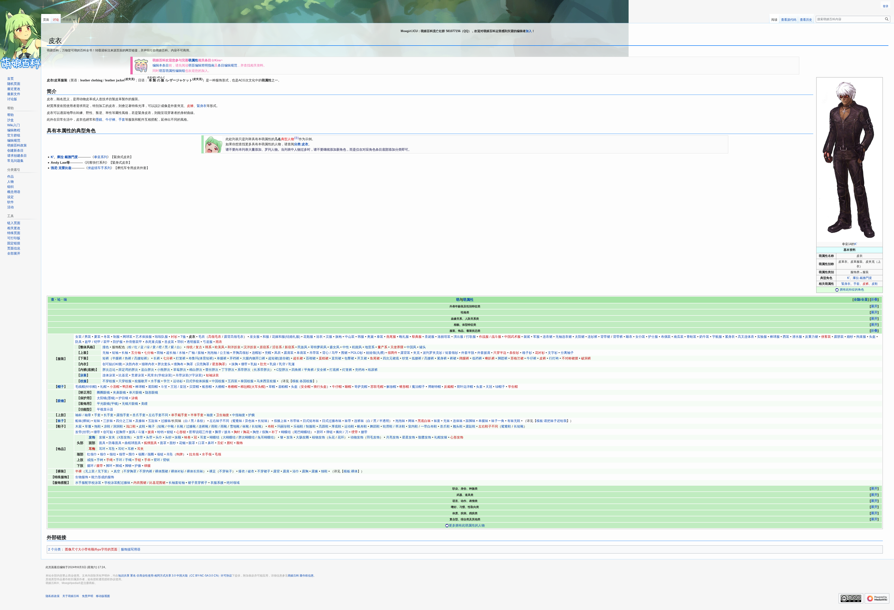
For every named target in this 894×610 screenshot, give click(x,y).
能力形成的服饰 (102, 477)
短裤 (105, 358)
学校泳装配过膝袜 (117, 482)
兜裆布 (360, 369)
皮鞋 (875, 283)
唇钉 (230, 443)
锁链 (170, 432)
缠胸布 (178, 364)
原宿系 (264, 347)
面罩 (163, 443)
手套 (856, 283)
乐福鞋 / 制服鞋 (304, 426)
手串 (147, 460)
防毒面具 (115, 443)
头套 (479, 386)
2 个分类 (54, 549)
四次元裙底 (391, 358)
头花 (331, 437)
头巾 (159, 437)
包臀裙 (349, 358)
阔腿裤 (464, 358)
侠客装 (826, 336)
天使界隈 (396, 347)
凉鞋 (107, 426)
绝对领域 (233, 482)
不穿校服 (108, 381)
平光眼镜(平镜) (108, 403)
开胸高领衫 (241, 353)
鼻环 (211, 443)
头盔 (872, 336)
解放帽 (391, 386)
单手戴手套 (179, 415)
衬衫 (174, 336)
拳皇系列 (100, 157)
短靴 (161, 426)
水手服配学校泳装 (88, 482)
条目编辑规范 (227, 65)
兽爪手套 (139, 415)
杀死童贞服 (153, 342)
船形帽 (207, 386)
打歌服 (471, 336)
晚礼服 (404, 336)
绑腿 (147, 465)
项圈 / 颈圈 (146, 454)
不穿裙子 (263, 471)
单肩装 (301, 353)
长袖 (125, 353)
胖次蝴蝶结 (246, 437)
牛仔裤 (531, 358)
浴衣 (319, 336)
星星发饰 (408, 437)
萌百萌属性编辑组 (172, 71)
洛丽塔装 (443, 336)
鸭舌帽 (127, 386)
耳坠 (111, 449)
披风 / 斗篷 (137, 432)
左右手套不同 (158, 415)
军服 (536, 336)
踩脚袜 (470, 421)
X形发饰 (124, 437)
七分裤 (168, 358)
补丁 (274, 432)
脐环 (320, 432)
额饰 (239, 443)
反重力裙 (811, 336)
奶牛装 (704, 336)
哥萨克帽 (360, 386)
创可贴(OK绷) (112, 364)
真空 (117, 471)
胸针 (237, 432)
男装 (88, 336)
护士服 (653, 336)
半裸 (78, 471)
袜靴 (245, 426)
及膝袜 (140, 421)
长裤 (156, 358)
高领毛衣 (214, 336)
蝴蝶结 (286, 432)
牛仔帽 (337, 386)
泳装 (83, 375)
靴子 (151, 426)
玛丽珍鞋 (283, 426)
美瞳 (144, 403)
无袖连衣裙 (563, 336)
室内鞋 (413, 426)
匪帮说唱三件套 (200, 432)
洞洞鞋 (118, 426)
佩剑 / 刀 (342, 432)
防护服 (118, 342)
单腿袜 (483, 421)
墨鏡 (99, 119)
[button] (69, 18)
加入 (529, 31)
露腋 (315, 471)
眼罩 (192, 443)
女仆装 (640, 336)
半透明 (384, 421)
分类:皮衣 (301, 144)
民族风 (302, 347)
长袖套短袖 (177, 482)
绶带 (354, 432)
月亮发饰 (392, 437)
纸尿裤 (373, 369)
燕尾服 (391, 336)
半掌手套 (196, 415)
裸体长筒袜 (195, 471)
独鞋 (324, 471)
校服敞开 (141, 381)
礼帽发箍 (440, 437)
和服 (266, 336)
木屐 (78, 426)
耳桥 (131, 449)
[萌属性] (141, 65)
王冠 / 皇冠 (178, 386)
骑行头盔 (320, 386)
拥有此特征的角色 (852, 289)
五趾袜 (153, 421)
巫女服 (255, 336)
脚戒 (118, 465)
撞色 (105, 347)
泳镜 (134, 398)
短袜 (97, 421)
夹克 (416, 353)
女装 (78, 336)
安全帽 (306, 386)
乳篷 (291, 364)
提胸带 (121, 432)
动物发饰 (356, 437)
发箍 (102, 437)
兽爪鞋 (445, 426)
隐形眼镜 (151, 392)
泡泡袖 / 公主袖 (218, 353)
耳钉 (121, 449)
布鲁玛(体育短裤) (201, 358)
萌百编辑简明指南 (201, 65)
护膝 (138, 465)
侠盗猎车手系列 (99, 168)
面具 (102, 443)
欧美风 (219, 347)
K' (855, 244)
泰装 (380, 336)
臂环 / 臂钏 (161, 460)
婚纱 (850, 336)
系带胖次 (244, 369)
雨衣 (219, 342)
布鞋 (271, 426)
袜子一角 (497, 421)
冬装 (107, 336)
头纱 (168, 437)
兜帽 (268, 353)
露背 (276, 471)
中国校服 (218, 381)
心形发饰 (456, 437)
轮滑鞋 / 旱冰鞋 (394, 426)
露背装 (405, 353)
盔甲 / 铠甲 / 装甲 (97, 342)
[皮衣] (849, 159)
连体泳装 (108, 375)
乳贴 (254, 364)
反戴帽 (449, 386)
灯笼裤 (181, 358)
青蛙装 (691, 336)
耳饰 (92, 449)
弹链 (329, 432)
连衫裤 (592, 336)
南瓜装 (679, 336)
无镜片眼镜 (130, 403)
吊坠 (169, 454)
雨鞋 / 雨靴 (219, 426)
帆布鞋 (362, 426)
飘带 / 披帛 (223, 432)
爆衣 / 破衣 (246, 471)
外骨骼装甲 (134, 342)
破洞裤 (586, 358)
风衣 (277, 353)
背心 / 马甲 (330, 353)
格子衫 (527, 353)
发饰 (92, 437)
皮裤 (866, 283)
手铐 (100, 460)
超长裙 (298, 358)
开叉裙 (362, 358)
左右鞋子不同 (488, 426)
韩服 (361, 336)
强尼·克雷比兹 (61, 168)
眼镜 (61, 401)
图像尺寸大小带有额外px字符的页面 (91, 549)
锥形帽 (404, 386)
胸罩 (189, 364)
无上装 (90, 471)
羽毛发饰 (373, 437)
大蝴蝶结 (229, 437)
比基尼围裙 (157, 482)
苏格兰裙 (517, 358)
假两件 (392, 353)
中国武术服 (512, 336)
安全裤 (321, 369)
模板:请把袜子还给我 (551, 421)
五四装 (232, 381)
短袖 (115, 353)
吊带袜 (295, 421)
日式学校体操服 (197, 381)
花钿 (182, 443)
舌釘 (220, 443)
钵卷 (187, 437)
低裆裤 (477, 358)
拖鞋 (97, 426)
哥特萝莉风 (318, 347)
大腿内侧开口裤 (253, 358)
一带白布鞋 (429, 426)
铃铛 (160, 432)
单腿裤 (222, 358)
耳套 (203, 437)
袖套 (210, 415)
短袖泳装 (212, 375)
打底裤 (334, 369)
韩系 (208, 347)
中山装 (350, 336)
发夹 (111, 437)
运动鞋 (349, 426)
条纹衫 (514, 353)
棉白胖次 (195, 369)
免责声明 (87, 596)
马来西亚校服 (266, 381)
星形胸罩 (218, 364)
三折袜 (108, 421)
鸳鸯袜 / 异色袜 (243, 421)
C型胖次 (282, 369)
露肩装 (289, 353)
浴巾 (295, 471)
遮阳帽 (153, 386)
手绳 (109, 460)
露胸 (305, 471)
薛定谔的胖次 (128, 369)
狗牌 (179, 454)
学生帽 (513, 386)
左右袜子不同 (219, 421)
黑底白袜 (424, 421)
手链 (138, 460)
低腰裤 (416, 358)
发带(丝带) (83, 432)
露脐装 (839, 336)
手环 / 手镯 (124, 460)
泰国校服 (247, 381)
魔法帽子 (418, 386)
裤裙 (453, 358)
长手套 (108, 415)
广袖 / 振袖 (196, 353)
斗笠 (164, 386)
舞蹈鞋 (375, 426)
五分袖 (136, 353)
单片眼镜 (135, 392)
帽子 (61, 386)
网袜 (411, 421)
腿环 (90, 465)
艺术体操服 (143, 336)
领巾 (103, 454)
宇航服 (717, 336)
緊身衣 (845, 283)
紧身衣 (730, 336)
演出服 (458, 336)
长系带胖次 (262, 369)
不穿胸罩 (129, 471)
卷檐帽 (232, 386)
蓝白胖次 (147, 369)
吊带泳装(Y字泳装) (189, 375)
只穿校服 (125, 381)
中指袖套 (238, 415)
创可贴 (108, 432)
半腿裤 (117, 358)
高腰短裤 (140, 358)
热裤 (128, 358)
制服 (116, 336)
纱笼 (405, 358)
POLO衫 (357, 353)
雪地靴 (235, 426)
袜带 (348, 421)
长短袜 (263, 421)
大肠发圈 (302, 437)
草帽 (272, 386)
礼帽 (103, 386)
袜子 (61, 421)
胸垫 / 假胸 (260, 432)
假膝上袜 (280, 421)
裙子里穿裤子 (197, 482)
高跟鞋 (323, 426)
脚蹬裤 (503, 358)
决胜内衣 (132, 364)
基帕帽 (283, 386)
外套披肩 (483, 353)
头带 (149, 437)
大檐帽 (220, 386)
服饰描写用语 (130, 549)
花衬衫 (540, 353)
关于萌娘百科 (70, 596)
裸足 (212, 471)
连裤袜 (359, 421)
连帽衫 (257, 353)
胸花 (246, 432)
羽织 (180, 342)
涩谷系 (277, 347)
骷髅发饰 (424, 437)
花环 (341, 437)
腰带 (364, 432)
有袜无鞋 (513, 421)
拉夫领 (194, 454)
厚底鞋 (336, 426)
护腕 (251, 415)
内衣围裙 (139, 482)
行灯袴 (554, 358)
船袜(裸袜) (83, 421)
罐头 (422, 347)
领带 (122, 454)
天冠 (489, 386)
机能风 (357, 347)
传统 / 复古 (194, 347)
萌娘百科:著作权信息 (301, 575)
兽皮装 (169, 342)
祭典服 (417, 336)
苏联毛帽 (376, 386)
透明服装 (193, 342)
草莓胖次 (179, 369)
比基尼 (123, 375)
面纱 (172, 443)
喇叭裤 (490, 358)
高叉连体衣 (746, 336)
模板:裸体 (351, 471)
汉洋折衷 (250, 347)
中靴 (170, 426)
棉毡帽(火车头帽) (253, 386)
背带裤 (618, 336)
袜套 (437, 421)
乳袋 (273, 364)
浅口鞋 (131, 426)
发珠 (289, 437)
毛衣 (201, 336)
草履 (88, 426)
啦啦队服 (161, 336)
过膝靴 (191, 426)
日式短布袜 (311, 421)
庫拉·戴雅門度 (862, 278)
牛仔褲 (110, 119)
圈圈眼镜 (103, 392)
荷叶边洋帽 (465, 386)
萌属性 (193, 60)
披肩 (151, 432)
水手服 (155, 381)
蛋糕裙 (323, 358)
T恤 (183, 336)
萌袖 (160, 353)
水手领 (207, 454)
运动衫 (178, 381)
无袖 (105, 353)
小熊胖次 (163, 369)
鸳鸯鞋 (506, 426)
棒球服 (775, 336)
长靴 (180, 426)
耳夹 (140, 449)
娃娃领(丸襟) (375, 353)
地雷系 (370, 347)
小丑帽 (114, 386)
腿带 (99, 465)
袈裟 (527, 336)
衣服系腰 (217, 482)
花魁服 (308, 336)
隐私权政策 (53, 596)
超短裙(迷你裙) (279, 358)
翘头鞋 (458, 426)
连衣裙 (547, 336)
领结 (112, 454)
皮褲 (190, 106)
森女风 (334, 347)
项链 (160, 454)
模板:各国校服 (302, 381)
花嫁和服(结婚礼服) (286, 336)
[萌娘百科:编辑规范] (213, 144)
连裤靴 (203, 426)
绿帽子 (500, 386)
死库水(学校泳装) (160, 375)
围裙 (344, 353)
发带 (139, 437)
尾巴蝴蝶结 (302, 432)
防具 (78, 342)
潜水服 (797, 336)
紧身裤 (442, 358)
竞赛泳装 (137, 375)
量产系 (382, 347)
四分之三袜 (124, 421)
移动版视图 (103, 596)
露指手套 (122, 415)
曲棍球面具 (133, 443)
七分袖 (149, 353)
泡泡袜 (400, 421)
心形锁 (181, 432)
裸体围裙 (161, 471)
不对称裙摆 (570, 358)
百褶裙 (311, 358)
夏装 (97, 336)
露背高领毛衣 (234, 336)
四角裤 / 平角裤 (302, 369)
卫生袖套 (222, 415)
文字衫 (553, 353)
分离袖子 (567, 353)
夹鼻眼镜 (119, 392)
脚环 (109, 465)
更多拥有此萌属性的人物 (467, 525)
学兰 (166, 381)
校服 (83, 381)
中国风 (411, 347)
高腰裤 (429, 358)
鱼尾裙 (375, 358)
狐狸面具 (150, 443)
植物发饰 (318, 437)
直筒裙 (336, 358)
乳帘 (282, 364)
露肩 (286, 471)
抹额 (178, 437)
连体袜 (458, 421)
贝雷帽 (194, 386)
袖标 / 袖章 (83, 415)
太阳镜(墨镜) (106, 398)
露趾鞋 (470, 426)
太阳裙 (580, 336)
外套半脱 (467, 353)
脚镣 (128, 465)
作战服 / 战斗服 (490, 336)
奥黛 (370, 336)
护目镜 (123, 398)
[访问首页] (20, 35)
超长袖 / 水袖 (175, 353)
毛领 (218, 454)
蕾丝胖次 (211, 369)
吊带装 (314, 353)
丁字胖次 (227, 369)
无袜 (446, 421)
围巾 (132, 454)
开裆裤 (234, 358)
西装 (786, 336)
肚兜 (263, 364)
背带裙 (605, 336)
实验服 (762, 336)
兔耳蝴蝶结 (265, 437)
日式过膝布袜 (332, 421)
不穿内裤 (145, 471)
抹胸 (234, 364)
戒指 (90, 460)
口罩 (201, 443)
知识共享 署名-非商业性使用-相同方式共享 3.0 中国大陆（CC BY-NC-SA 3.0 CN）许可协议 (175, 575)
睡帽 (348, 386)
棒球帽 (140, 386)
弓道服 (208, 342)
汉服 (329, 336)
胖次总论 (108, 369)
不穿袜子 (225, 471)
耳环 (102, 449)
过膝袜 (166, 421)
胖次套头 (164, 364)
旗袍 (338, 336)
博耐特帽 (434, 386)
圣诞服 (429, 336)
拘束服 (861, 336)
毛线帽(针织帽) (86, 386)
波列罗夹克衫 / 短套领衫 (440, 353)
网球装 (127, 336)
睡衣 (629, 336)
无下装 (102, 471)
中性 (345, 347)
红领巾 (92, 454)
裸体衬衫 (177, 471)
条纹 (200, 421)
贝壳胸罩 (202, 364)
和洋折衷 (233, 347)
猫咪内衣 (148, 364)
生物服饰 (81, 477)
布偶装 (666, 336)
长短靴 (256, 426)
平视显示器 (105, 409)
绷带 (244, 364)
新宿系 (290, 347)
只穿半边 (499, 353)
